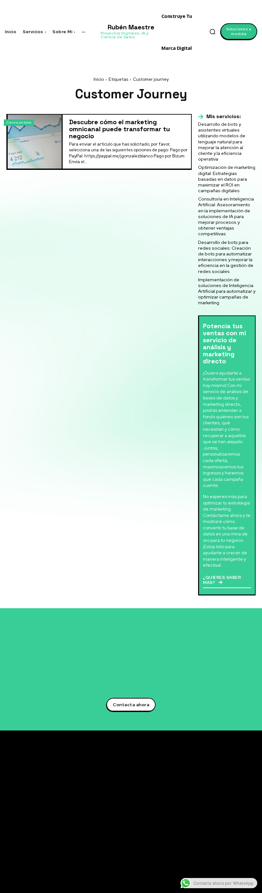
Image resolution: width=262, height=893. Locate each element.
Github (228, 822)
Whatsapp (232, 832)
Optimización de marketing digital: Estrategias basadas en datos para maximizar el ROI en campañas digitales (226, 178)
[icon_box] (219, 116)
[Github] (216, 823)
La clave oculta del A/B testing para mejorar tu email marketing (175, 800)
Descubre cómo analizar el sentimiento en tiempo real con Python (172, 820)
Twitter (229, 776)
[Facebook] (216, 795)
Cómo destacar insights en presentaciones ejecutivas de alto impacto (175, 861)
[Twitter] (216, 776)
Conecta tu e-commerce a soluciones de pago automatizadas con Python (173, 841)
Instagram (232, 804)
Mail (225, 841)
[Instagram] (216, 804)
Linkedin (230, 785)
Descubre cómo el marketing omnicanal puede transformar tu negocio (119, 129)
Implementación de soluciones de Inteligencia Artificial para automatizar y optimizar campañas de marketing (226, 291)
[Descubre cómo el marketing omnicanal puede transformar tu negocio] (35, 142)
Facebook (232, 795)
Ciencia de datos (18, 122)
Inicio (99, 79)
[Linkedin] (216, 786)
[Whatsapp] (216, 832)
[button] (212, 31)
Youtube (230, 813)
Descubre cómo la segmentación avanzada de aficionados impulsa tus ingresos (173, 777)
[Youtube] (216, 813)
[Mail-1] (216, 841)
